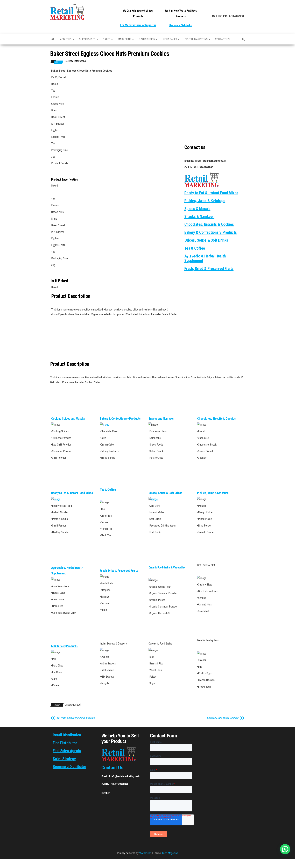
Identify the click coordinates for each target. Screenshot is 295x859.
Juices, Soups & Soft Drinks (206, 240)
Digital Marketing (196, 39)
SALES (107, 39)
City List (105, 793)
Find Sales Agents (67, 750)
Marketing (125, 39)
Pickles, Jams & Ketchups (204, 200)
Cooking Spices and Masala (68, 418)
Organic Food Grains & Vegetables (167, 567)
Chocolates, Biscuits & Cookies (209, 224)
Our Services (87, 39)
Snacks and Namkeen (161, 418)
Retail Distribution (67, 735)
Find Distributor (65, 742)
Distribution (147, 39)
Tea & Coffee (194, 248)
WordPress (145, 853)
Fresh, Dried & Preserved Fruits (209, 268)
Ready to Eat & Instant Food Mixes (72, 493)
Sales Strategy (64, 758)
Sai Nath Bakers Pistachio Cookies (76, 717)
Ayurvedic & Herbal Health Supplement (205, 258)
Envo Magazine (170, 853)
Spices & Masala (197, 208)
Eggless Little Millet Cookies (222, 717)
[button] (285, 849)
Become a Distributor (180, 25)
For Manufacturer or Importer (138, 25)
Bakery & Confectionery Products (210, 232)
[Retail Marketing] (53, 39)
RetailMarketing (77, 61)
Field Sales (170, 39)
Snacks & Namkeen (199, 216)
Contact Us (112, 768)
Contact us (222, 39)
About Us (66, 39)
